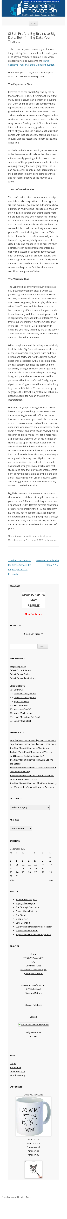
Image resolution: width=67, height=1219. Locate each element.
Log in (13, 1063)
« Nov (12, 879)
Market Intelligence (42, 536)
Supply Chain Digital (25, 903)
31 (17, 876)
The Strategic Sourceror (27, 907)
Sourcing (18, 689)
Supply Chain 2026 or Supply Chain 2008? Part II (33, 740)
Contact (33, 1016)
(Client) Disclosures (33, 973)
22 (50, 868)
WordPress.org (17, 1075)
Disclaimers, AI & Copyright (33, 969)
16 (11, 868)
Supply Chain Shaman (27, 930)
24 (17, 872)
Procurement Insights (26, 899)
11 (23, 864)
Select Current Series (20, 670)
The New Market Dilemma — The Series (29, 748)
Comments (17, 1071)
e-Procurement (21, 705)
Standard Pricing (33, 993)
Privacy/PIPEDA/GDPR (33, 957)
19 (29, 868)
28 (43, 872)
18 (23, 868)
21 (43, 868)
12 (29, 864)
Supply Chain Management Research (34, 926)
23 (11, 872)
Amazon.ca (33, 1139)
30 (11, 876)
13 (35, 864)
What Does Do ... (34, 985)
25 (23, 872)
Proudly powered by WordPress (16, 1197)
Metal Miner (21, 918)
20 (35, 868)
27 (35, 872)
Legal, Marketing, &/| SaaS (27, 716)
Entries (15, 1067)
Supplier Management (25, 693)
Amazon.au (33, 1154)
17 (17, 868)
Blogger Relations (33, 1004)
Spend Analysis (21, 701)
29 (50, 872)
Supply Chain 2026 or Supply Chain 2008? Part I (33, 744)
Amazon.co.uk (33, 1146)
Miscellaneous (15, 540)
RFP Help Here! (33, 989)
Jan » (51, 879)
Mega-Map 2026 (18, 666)
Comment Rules (33, 965)
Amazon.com (33, 1143)
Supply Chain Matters (26, 911)
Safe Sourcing (23, 922)
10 (17, 864)
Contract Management (25, 697)
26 (29, 872)
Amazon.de (33, 1150)
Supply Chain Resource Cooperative (33, 934)
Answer (33, 1036)
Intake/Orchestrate (23, 713)
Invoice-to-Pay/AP (22, 709)
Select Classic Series (20, 674)
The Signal (21, 915)
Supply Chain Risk (22, 720)
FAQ (33, 961)
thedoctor (51, 540)
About (33, 953)
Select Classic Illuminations (23, 678)
